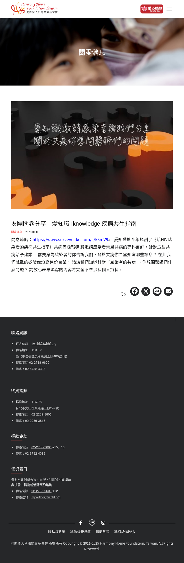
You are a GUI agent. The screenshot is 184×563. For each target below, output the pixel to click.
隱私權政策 (56, 531)
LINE (92, 522)
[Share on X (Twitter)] (145, 291)
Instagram (103, 522)
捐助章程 (102, 531)
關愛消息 (16, 232)
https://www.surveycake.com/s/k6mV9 (70, 239)
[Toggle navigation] (169, 9)
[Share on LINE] (157, 291)
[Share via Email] (168, 291)
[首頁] (34, 9)
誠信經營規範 (80, 531)
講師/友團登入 (125, 531)
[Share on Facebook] (134, 291)
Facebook (80, 522)
